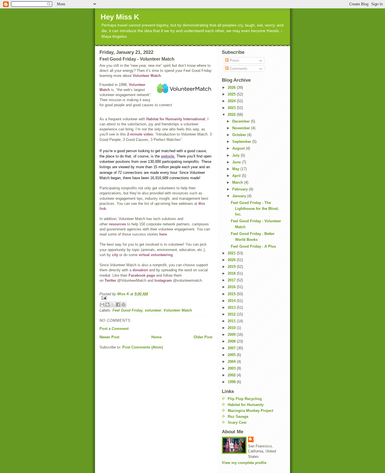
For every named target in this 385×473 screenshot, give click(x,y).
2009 (232, 334)
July (236, 155)
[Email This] (102, 304)
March (238, 182)
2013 (232, 307)
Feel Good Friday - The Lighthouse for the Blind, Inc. (255, 209)
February (240, 189)
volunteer (153, 310)
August (239, 148)
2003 (232, 368)
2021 (232, 253)
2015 (232, 294)
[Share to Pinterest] (123, 304)
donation (140, 270)
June (237, 162)
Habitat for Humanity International (175, 119)
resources (117, 224)
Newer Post (109, 337)
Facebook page (142, 275)
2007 (232, 348)
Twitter (110, 280)
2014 (232, 301)
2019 (232, 267)
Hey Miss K (120, 17)
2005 (232, 355)
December (241, 121)
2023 (232, 108)
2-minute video (140, 134)
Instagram (163, 280)
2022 (232, 114)
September (242, 141)
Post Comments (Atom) (142, 347)
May (236, 169)
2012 (232, 314)
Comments (238, 68)
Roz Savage (238, 416)
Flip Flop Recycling (245, 399)
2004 (232, 361)
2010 (232, 328)
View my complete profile (244, 463)
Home (156, 337)
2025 (232, 94)
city (115, 255)
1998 (232, 382)
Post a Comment (114, 329)
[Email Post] (155, 298)
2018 (232, 273)
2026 (232, 87)
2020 (232, 260)
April (237, 176)
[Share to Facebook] (118, 304)
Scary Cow (237, 422)
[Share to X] (113, 304)
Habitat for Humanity (246, 405)
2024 (232, 101)
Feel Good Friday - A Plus (253, 246)
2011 (232, 321)
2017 (232, 280)
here (163, 234)
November (241, 128)
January (239, 196)
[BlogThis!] (107, 304)
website (167, 156)
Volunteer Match (147, 76)
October (239, 135)
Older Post (203, 337)
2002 (232, 375)
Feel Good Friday (127, 310)
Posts (234, 60)
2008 (232, 341)
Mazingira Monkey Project (250, 410)
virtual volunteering (156, 255)
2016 (232, 287)
